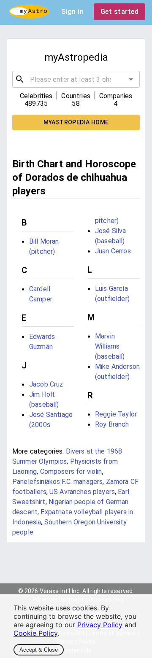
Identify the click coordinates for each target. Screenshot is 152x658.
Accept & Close (38, 650)
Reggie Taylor (116, 414)
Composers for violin (71, 471)
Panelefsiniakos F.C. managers (57, 482)
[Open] (131, 79)
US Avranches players (82, 492)
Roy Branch (112, 424)
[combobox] (76, 79)
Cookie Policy (35, 633)
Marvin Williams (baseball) (110, 346)
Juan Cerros (113, 251)
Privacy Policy (99, 624)
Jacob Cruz (46, 384)
